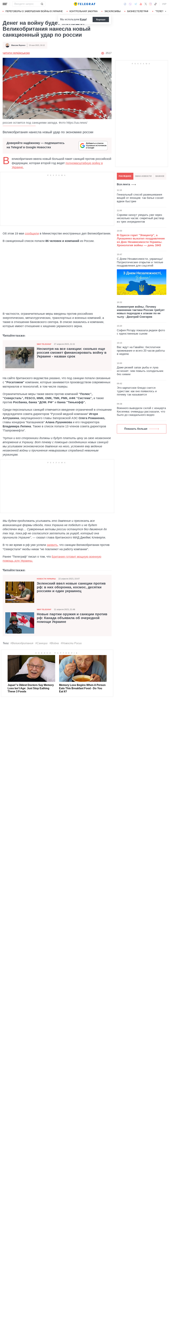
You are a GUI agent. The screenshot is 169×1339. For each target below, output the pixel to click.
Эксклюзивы (112, 11)
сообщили (32, 233)
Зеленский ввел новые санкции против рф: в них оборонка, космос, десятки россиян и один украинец (71, 587)
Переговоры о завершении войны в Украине (34, 11)
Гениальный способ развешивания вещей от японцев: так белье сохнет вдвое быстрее (140, 198)
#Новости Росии (71, 643)
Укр (164, 4)
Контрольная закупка (83, 11)
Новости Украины (46, 579)
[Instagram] (150, 3)
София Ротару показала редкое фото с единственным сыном (141, 332)
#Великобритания (21, 643)
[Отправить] (42, 4)
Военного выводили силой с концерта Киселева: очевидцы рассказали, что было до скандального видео (141, 411)
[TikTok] (155, 4)
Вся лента (123, 184)
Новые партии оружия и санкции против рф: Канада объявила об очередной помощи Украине (72, 618)
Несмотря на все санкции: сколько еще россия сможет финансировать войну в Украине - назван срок (71, 352)
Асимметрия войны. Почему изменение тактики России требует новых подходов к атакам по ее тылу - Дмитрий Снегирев (141, 311)
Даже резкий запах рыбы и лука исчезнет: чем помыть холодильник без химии (140, 371)
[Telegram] (135, 3)
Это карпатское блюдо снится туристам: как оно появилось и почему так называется (137, 391)
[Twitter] (145, 4)
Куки (83, 19)
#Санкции (41, 643)
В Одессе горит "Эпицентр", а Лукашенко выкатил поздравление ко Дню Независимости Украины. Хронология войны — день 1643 (141, 240)
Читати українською (16, 53)
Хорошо (100, 19)
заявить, (52, 545)
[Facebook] (125, 3)
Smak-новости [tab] (143, 176)
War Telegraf (44, 344)
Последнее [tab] (125, 176)
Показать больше (135, 428)
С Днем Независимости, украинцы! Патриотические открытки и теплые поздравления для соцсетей (140, 262)
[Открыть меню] (5, 4)
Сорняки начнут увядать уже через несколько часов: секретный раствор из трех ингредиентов (140, 218)
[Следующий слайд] (165, 11)
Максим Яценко (18, 45)
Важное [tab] (159, 176)
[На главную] (84, 4)
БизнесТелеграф (137, 11)
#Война (54, 643)
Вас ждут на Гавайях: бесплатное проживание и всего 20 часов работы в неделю (141, 351)
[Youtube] (140, 4)
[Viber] (130, 4)
